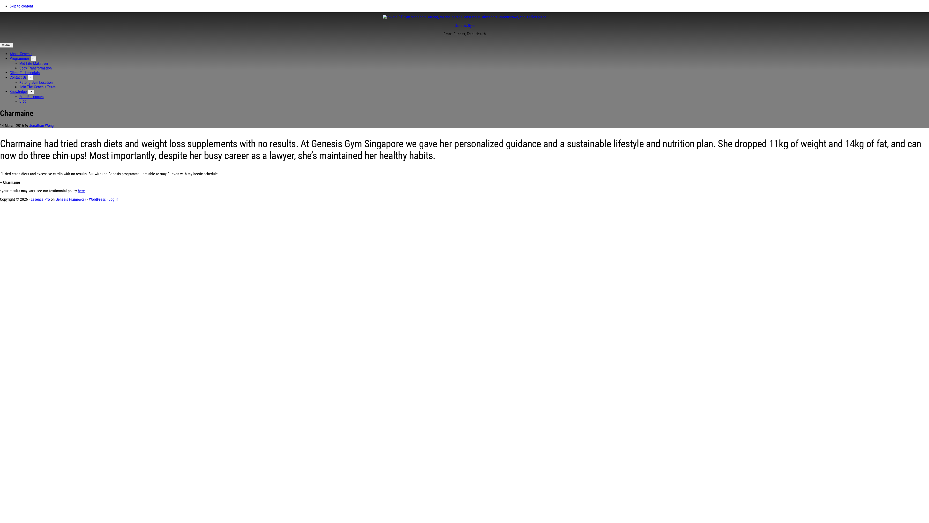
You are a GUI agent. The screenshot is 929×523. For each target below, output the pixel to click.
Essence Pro (40, 199)
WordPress (97, 199)
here (81, 191)
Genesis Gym (465, 25)
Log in (113, 199)
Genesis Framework (71, 199)
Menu (7, 45)
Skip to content (21, 6)
